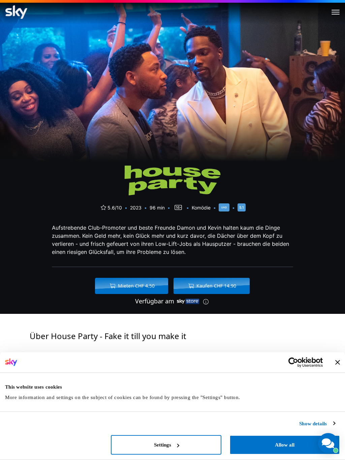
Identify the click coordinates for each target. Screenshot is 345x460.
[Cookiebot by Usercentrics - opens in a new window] (293, 362)
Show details (313, 423)
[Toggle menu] (336, 12)
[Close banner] (337, 362)
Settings (162, 445)
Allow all (284, 445)
